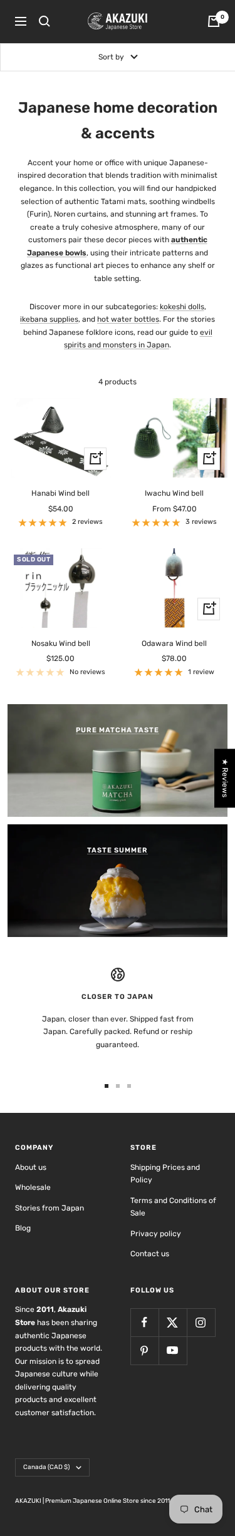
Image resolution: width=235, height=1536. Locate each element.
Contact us (149, 1253)
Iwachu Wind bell (174, 493)
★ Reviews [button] (225, 778)
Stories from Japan (49, 1208)
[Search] (44, 21)
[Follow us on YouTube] (173, 1350)
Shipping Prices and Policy (165, 1174)
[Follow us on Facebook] (144, 1322)
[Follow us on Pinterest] (144, 1350)
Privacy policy (155, 1233)
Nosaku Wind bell (60, 643)
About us (30, 1167)
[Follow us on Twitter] (173, 1322)
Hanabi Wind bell (60, 493)
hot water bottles (128, 319)
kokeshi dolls (182, 306)
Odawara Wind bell (174, 643)
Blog (23, 1228)
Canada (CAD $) (46, 1467)
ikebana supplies (49, 319)
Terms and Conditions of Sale (173, 1207)
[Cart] (213, 21)
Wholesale (33, 1187)
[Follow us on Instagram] (201, 1322)
